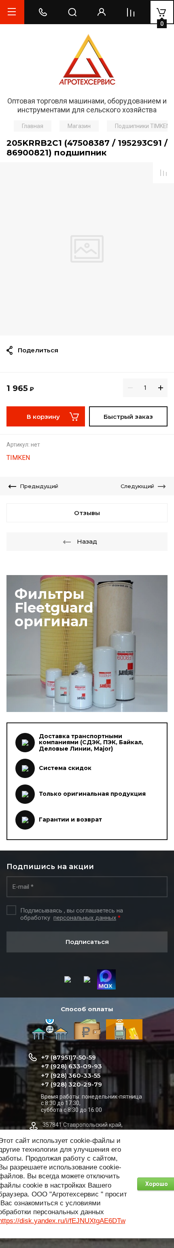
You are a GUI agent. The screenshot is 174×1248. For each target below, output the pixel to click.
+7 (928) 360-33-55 (70, 1075)
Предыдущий (39, 486)
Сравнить (163, 172)
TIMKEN (18, 458)
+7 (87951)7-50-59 (68, 1057)
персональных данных (84, 917)
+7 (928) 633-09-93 (71, 1066)
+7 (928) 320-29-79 (71, 1084)
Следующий (137, 486)
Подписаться (87, 942)
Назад (87, 541)
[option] (87, 248)
